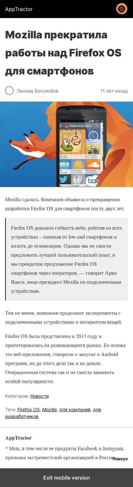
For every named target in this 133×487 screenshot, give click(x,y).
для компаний (74, 409)
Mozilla (49, 409)
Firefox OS (28, 409)
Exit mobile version (66, 477)
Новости (39, 396)
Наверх (120, 458)
